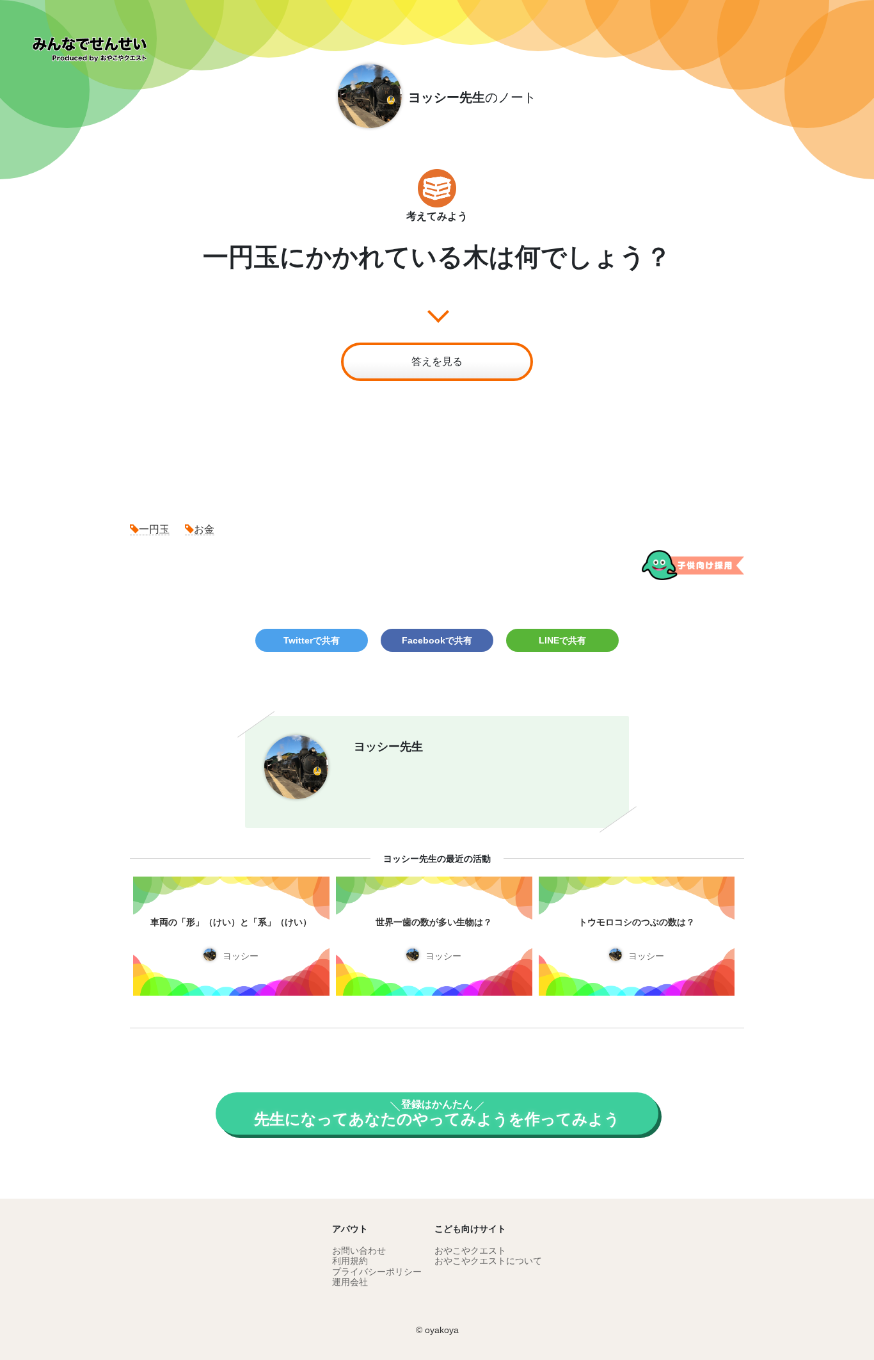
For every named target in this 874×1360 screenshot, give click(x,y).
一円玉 (154, 529)
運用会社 (350, 1282)
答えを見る (437, 361)
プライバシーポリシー (377, 1272)
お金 (204, 529)
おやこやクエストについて (488, 1261)
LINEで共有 (562, 640)
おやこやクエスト (470, 1250)
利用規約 (350, 1261)
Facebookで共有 (437, 640)
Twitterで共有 (311, 640)
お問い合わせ (359, 1250)
